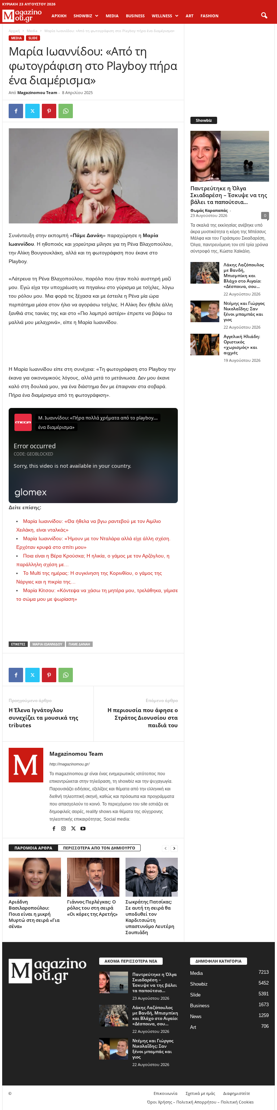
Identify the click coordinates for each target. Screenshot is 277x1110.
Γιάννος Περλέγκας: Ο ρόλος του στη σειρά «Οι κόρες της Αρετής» (92, 907)
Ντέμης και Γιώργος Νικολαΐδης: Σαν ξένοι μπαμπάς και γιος (244, 311)
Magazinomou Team (37, 92)
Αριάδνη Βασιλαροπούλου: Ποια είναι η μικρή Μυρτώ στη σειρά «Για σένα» (34, 913)
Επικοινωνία (165, 1093)
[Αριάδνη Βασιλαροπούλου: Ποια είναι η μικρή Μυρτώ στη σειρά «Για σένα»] (35, 877)
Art (193, 1027)
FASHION (210, 15)
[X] (32, 111)
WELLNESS (162, 15)
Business (200, 1005)
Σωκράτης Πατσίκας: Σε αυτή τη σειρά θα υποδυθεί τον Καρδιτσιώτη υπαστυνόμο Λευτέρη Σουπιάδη (150, 917)
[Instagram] (64, 829)
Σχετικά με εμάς (200, 1093)
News (196, 1016)
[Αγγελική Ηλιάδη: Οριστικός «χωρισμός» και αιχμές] (204, 344)
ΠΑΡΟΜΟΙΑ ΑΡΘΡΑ (33, 848)
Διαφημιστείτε (236, 1093)
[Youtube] (83, 829)
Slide (33, 38)
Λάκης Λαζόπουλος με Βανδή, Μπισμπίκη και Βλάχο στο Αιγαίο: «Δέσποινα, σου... (244, 275)
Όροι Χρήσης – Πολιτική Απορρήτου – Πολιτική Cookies (200, 1102)
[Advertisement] (93, 346)
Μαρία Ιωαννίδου (47, 644)
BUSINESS (135, 15)
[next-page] (174, 848)
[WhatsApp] (65, 111)
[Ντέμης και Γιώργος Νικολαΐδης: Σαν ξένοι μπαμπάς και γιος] (204, 311)
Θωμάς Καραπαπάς (209, 210)
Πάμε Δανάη (79, 644)
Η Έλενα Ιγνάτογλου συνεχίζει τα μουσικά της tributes (43, 717)
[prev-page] (165, 848)
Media (32, 30)
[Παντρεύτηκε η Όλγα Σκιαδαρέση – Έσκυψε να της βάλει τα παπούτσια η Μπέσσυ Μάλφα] (229, 156)
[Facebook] (16, 111)
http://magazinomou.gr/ (69, 764)
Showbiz (199, 984)
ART (189, 15)
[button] (264, 16)
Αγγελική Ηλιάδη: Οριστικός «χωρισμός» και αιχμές (242, 344)
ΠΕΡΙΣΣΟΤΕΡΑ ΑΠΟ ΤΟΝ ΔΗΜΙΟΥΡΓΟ (99, 848)
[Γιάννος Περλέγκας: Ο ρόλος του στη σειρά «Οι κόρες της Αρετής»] (93, 877)
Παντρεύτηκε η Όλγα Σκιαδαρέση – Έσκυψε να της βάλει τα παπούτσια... (228, 195)
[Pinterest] (49, 111)
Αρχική (59, 15)
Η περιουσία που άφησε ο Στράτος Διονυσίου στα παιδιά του (142, 717)
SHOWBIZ (83, 15)
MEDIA (112, 15)
